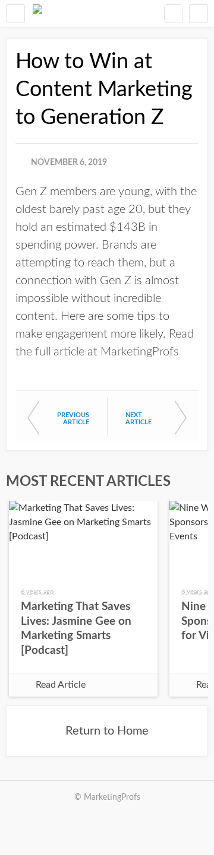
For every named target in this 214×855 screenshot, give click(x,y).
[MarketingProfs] (37, 13)
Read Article (61, 684)
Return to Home (107, 731)
